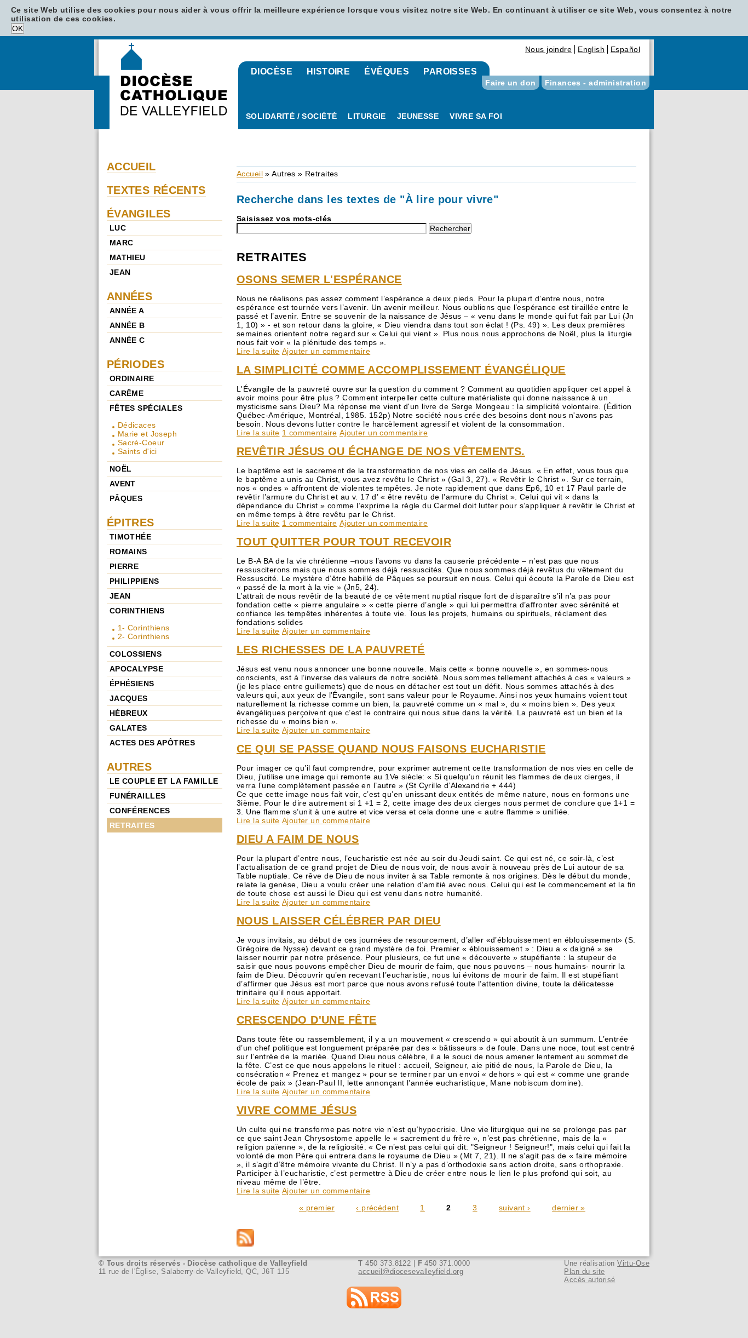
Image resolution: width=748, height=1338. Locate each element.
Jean (120, 272)
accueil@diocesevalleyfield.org (410, 1271)
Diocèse (271, 71)
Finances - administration (596, 82)
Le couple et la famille (164, 781)
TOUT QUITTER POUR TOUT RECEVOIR (344, 542)
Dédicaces (137, 425)
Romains (128, 551)
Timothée (130, 536)
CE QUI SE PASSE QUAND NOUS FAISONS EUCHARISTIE (391, 749)
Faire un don (510, 82)
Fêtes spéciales (146, 408)
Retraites (132, 825)
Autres (284, 173)
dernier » (568, 1207)
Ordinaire (132, 378)
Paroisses (450, 71)
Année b (127, 325)
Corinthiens (137, 610)
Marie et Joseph (147, 433)
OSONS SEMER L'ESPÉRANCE (319, 279)
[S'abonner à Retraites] (436, 1238)
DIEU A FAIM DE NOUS (298, 839)
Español (625, 49)
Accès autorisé (589, 1280)
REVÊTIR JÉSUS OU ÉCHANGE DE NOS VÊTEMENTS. (381, 451)
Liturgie (366, 116)
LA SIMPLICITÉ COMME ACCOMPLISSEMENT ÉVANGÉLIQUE (401, 370)
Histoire (328, 71)
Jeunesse (418, 116)
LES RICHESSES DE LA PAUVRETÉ (331, 650)
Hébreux (129, 713)
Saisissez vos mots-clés (284, 218)
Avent (123, 483)
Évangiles (139, 214)
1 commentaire (309, 432)
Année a (127, 310)
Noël (121, 468)
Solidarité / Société (291, 116)
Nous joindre (548, 49)
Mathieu (128, 257)
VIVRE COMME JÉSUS (296, 1110)
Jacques (129, 698)
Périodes (135, 364)
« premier (317, 1207)
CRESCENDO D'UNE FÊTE (306, 1020)
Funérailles (138, 795)
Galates (128, 727)
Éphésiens (132, 683)
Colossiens (136, 654)
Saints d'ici (137, 451)
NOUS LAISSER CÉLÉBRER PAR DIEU (339, 921)
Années (130, 296)
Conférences (140, 810)
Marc (122, 242)
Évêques (386, 71)
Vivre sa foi (476, 116)
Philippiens (134, 581)
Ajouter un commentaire (326, 351)
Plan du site (584, 1271)
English (591, 49)
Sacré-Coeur (141, 442)
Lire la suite (258, 351)
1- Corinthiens (144, 627)
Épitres (130, 522)
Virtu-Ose (633, 1263)
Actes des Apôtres (152, 742)
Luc (118, 227)
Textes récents (156, 190)
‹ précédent (377, 1207)
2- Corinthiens (144, 636)
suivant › (515, 1207)
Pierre (124, 566)
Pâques (126, 498)
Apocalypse (136, 668)
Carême (127, 393)
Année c (127, 340)
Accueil (250, 173)
